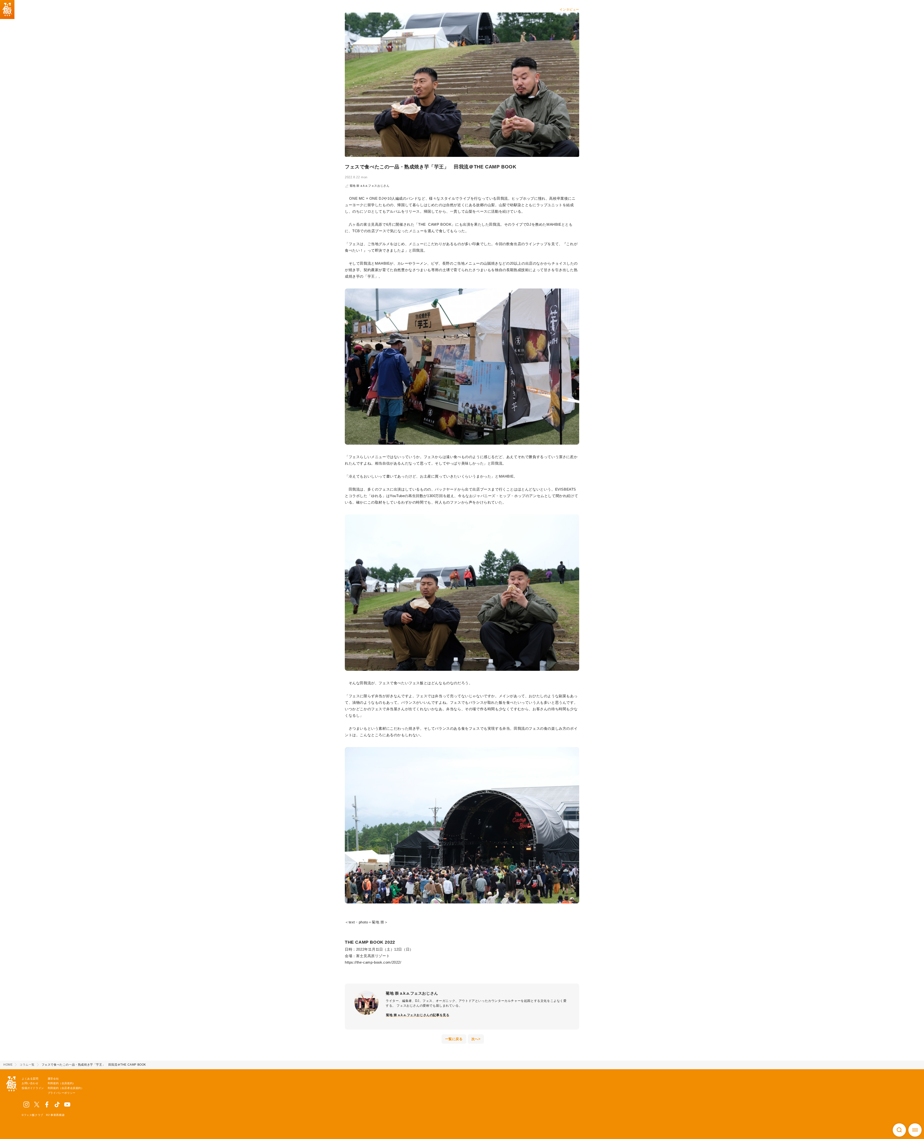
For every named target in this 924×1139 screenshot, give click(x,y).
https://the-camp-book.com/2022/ (373, 962)
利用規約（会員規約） (62, 1083)
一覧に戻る (454, 1039)
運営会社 (53, 1078)
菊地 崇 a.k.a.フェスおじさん (369, 185)
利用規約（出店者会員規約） (66, 1088)
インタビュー (569, 9)
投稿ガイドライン (33, 1088)
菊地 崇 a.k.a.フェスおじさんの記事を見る (417, 1015)
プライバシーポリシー (62, 1092)
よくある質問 (30, 1078)
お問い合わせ (30, 1083)
